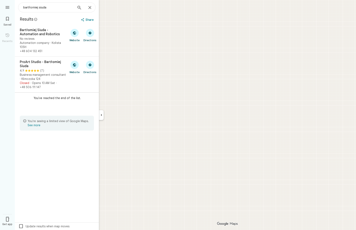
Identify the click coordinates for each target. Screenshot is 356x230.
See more (34, 125)
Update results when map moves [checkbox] (44, 226)
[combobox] (48, 7)
